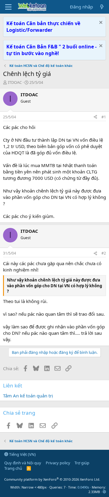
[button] (104, 491)
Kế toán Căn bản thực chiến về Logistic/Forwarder (43, 26)
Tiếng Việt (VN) (22, 454)
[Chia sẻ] (95, 117)
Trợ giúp (81, 463)
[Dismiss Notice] (100, 23)
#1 (103, 117)
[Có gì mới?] (102, 6)
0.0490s (83, 487)
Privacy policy (58, 463)
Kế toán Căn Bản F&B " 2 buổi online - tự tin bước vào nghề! (51, 50)
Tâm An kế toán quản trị (28, 396)
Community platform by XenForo (52, 479)
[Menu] (8, 7)
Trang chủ (13, 468)
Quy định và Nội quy (22, 463)
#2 (103, 253)
